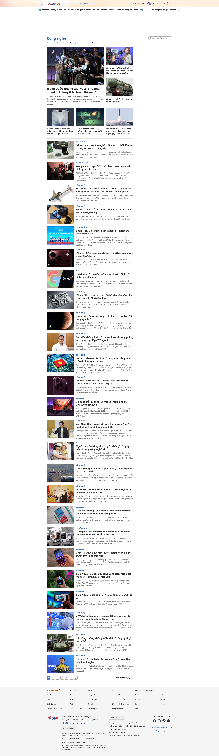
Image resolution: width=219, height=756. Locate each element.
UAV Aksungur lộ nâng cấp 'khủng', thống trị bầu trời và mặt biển (104, 470)
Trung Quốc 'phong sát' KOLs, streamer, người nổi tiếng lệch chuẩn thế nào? (74, 90)
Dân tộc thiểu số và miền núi (146, 690)
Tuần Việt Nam (138, 3)
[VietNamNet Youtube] (159, 722)
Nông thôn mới (117, 708)
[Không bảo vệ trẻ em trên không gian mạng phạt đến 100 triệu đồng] (60, 214)
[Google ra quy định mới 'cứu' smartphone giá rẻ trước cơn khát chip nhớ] (60, 557)
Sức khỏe (134, 10)
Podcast (163, 699)
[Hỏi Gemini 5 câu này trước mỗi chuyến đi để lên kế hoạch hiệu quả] (60, 279)
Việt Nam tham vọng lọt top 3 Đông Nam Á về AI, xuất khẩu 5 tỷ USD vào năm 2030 (103, 425)
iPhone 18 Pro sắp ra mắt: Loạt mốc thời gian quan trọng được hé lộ (104, 254)
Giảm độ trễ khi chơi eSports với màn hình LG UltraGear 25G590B (101, 403)
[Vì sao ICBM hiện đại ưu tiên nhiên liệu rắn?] (119, 87)
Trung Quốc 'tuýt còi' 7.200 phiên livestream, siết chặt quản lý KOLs (103, 168)
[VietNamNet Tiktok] (164, 722)
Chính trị (45, 10)
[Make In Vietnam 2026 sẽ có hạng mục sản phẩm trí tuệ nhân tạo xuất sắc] (60, 363)
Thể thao (103, 10)
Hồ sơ (137, 704)
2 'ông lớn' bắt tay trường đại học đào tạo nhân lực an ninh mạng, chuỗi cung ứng (103, 533)
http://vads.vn (120, 732)
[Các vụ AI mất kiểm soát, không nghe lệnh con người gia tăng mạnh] (90, 117)
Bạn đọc (173, 10)
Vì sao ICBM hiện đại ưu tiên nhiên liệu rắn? (119, 100)
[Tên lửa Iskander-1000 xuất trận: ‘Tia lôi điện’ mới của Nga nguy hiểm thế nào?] (119, 117)
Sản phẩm (96, 43)
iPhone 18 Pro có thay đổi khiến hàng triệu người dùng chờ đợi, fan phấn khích (60, 131)
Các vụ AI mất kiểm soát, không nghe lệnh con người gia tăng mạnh (89, 131)
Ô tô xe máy (92, 699)
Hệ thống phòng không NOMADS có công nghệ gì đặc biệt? (103, 640)
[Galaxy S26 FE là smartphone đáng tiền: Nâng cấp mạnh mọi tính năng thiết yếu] (60, 579)
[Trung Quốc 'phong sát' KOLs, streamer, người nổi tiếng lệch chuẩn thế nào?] (75, 66)
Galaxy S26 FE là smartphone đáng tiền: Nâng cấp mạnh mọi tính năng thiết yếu (104, 575)
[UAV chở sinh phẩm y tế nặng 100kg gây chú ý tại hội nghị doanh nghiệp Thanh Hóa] (60, 621)
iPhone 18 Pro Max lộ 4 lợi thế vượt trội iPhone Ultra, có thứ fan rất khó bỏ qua (102, 382)
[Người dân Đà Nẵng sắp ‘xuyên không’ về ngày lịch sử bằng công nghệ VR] (60, 451)
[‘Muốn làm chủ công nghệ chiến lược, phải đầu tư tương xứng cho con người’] (60, 150)
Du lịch (166, 10)
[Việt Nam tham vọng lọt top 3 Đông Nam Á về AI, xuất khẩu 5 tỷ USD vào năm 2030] (60, 429)
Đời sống (125, 10)
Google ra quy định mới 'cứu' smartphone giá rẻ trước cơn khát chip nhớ (103, 554)
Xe (150, 10)
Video (162, 690)
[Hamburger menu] (178, 9)
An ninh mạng (85, 43)
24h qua (163, 704)
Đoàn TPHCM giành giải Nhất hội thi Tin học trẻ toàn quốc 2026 (102, 232)
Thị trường (51, 43)
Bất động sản (157, 10)
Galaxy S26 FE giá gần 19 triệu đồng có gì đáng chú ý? (104, 596)
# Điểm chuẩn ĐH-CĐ (86, 3)
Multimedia (164, 695)
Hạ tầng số (74, 43)
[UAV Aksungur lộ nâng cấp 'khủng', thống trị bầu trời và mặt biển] (60, 473)
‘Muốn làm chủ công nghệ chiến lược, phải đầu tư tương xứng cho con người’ (104, 147)
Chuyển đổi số (62, 43)
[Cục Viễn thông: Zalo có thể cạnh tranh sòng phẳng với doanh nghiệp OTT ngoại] (60, 342)
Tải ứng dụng (155, 727)
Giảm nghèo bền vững (120, 704)
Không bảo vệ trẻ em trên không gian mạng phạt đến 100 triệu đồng (103, 211)
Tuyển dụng (160, 731)
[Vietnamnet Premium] (53, 691)
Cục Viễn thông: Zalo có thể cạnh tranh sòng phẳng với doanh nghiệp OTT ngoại (104, 339)
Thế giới (95, 10)
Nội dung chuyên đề (143, 695)
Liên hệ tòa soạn (69, 728)
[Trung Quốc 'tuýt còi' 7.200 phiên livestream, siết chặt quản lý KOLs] (60, 171)
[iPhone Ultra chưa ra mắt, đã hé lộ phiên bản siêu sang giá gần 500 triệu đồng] (60, 300)
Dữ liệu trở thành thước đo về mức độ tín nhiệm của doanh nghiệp (103, 661)
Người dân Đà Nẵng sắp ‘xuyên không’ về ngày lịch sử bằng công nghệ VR (102, 448)
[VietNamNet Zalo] (168, 722)
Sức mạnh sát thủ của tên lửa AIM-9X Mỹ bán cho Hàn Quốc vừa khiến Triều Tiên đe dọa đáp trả (103, 190)
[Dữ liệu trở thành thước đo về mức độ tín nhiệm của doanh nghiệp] (60, 664)
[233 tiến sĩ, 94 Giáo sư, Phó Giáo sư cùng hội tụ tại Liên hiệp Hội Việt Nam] (60, 494)
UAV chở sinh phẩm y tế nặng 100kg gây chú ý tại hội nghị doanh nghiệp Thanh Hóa (103, 617)
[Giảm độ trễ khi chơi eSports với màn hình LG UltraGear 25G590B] (60, 406)
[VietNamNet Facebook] (154, 722)
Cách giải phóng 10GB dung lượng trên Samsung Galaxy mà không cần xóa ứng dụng (103, 512)
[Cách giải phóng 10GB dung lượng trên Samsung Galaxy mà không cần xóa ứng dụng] (60, 515)
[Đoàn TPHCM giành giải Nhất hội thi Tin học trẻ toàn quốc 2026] (60, 235)
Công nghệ (143, 10)
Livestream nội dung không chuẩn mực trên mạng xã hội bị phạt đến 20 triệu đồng (119, 71)
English (138, 699)
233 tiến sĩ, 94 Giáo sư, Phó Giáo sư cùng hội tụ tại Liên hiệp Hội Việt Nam (104, 491)
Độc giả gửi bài (166, 727)
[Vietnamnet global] (151, 4)
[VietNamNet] (40, 10)
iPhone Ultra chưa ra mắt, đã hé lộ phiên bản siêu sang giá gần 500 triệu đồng (104, 297)
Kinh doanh (61, 10)
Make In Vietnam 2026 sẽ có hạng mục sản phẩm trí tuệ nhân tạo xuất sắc (103, 360)
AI (102, 43)
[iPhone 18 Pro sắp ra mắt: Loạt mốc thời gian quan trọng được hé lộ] (60, 258)
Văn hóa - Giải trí (114, 10)
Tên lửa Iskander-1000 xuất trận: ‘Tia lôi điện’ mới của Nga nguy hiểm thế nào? (118, 131)
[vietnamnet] (53, 4)
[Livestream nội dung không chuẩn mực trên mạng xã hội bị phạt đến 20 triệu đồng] (119, 56)
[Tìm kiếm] (171, 3)
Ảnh (136, 708)
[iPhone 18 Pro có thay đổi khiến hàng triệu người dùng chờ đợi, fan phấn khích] (60, 117)
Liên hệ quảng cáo (116, 717)
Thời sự (53, 10)
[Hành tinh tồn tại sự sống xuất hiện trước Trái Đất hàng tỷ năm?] (60, 321)
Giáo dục (87, 10)
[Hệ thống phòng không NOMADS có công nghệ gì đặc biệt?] (60, 643)
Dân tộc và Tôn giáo (75, 10)
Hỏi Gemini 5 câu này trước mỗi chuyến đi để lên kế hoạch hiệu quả (103, 276)
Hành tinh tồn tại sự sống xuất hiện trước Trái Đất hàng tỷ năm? (104, 318)
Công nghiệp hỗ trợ (119, 699)
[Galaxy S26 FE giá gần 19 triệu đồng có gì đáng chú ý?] (60, 600)
